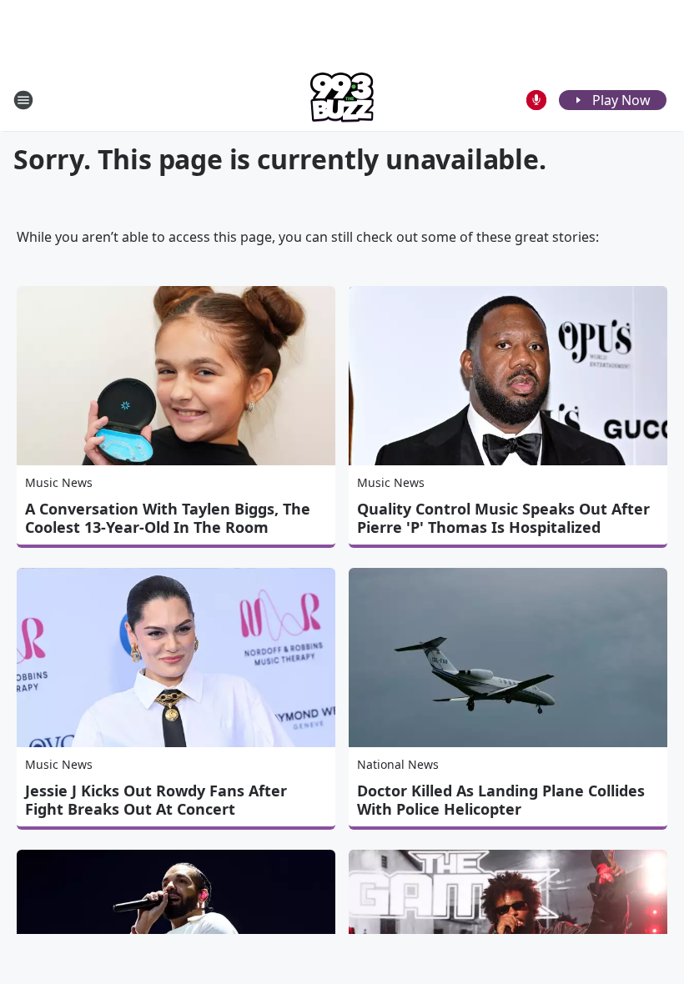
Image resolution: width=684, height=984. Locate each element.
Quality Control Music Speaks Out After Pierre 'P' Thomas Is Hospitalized (503, 518)
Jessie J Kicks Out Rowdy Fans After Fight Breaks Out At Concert (156, 799)
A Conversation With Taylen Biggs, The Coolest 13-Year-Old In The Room (167, 518)
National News (398, 764)
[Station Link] (342, 100)
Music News (59, 482)
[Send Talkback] (536, 100)
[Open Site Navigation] (23, 100)
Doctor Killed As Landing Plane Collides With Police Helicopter (501, 799)
